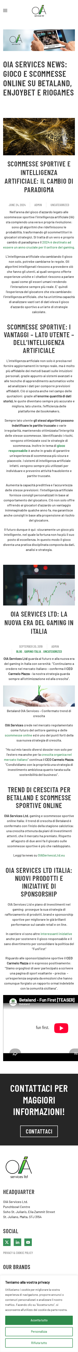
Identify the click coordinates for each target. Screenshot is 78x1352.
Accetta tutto (39, 1320)
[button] (5, 10)
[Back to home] (39, 10)
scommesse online (18, 735)
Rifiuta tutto (39, 1343)
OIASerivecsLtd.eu (51, 855)
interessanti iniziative (56, 934)
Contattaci (39, 1131)
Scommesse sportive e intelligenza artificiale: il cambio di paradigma (39, 176)
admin (38, 205)
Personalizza (39, 1331)
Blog (19, 651)
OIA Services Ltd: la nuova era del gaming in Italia (38, 622)
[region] (39, 1313)
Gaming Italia (32, 651)
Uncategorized (60, 205)
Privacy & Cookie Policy (18, 1253)
